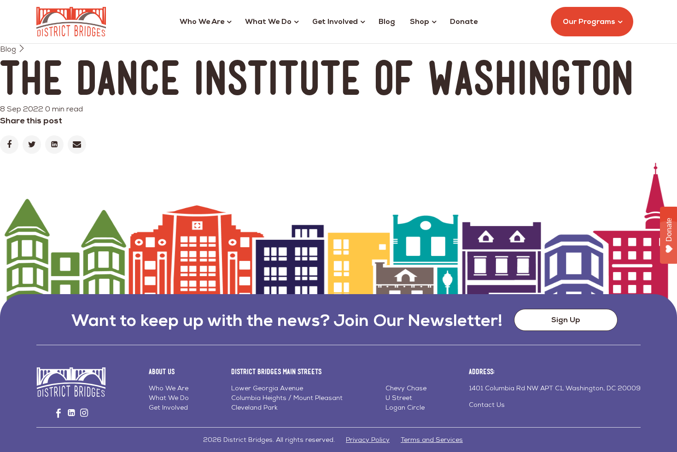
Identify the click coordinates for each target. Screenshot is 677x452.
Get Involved (335, 21)
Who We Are (202, 21)
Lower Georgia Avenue (267, 388)
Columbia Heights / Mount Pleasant (287, 398)
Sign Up (565, 320)
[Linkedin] (54, 144)
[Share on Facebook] (9, 144)
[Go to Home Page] (71, 21)
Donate (464, 21)
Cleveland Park (254, 407)
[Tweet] (32, 144)
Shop (419, 21)
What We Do (268, 21)
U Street (398, 398)
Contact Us (487, 404)
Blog (387, 21)
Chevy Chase (405, 388)
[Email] (77, 144)
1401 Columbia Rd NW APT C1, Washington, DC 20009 (555, 388)
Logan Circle (405, 407)
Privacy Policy (368, 439)
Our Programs (589, 21)
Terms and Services (432, 439)
